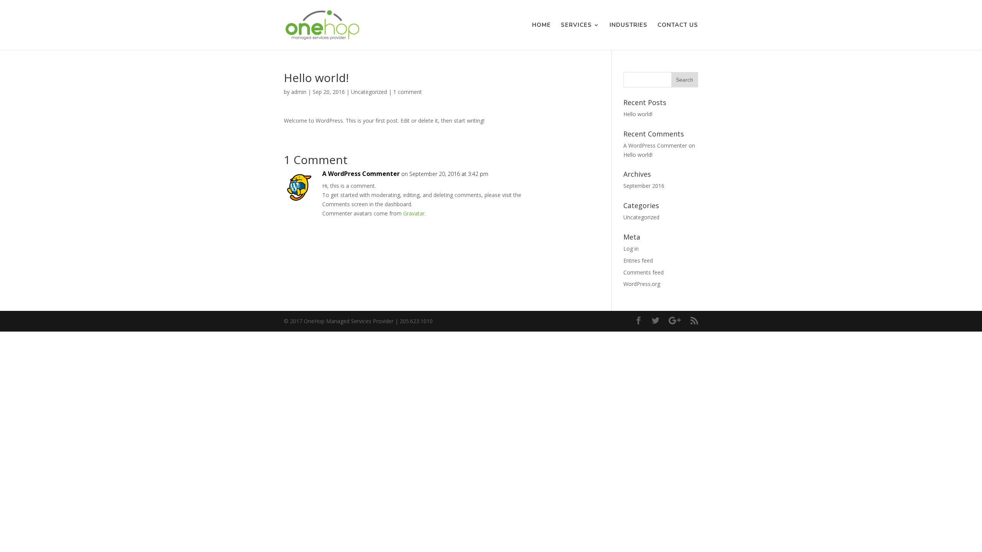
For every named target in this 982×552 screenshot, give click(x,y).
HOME (541, 25)
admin (298, 91)
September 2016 (643, 185)
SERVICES (576, 25)
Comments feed (643, 272)
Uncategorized (369, 91)
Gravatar (414, 213)
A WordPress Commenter (361, 173)
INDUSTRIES (629, 25)
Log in (631, 248)
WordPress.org (641, 284)
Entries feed (638, 260)
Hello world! (637, 114)
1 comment (407, 91)
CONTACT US (677, 25)
